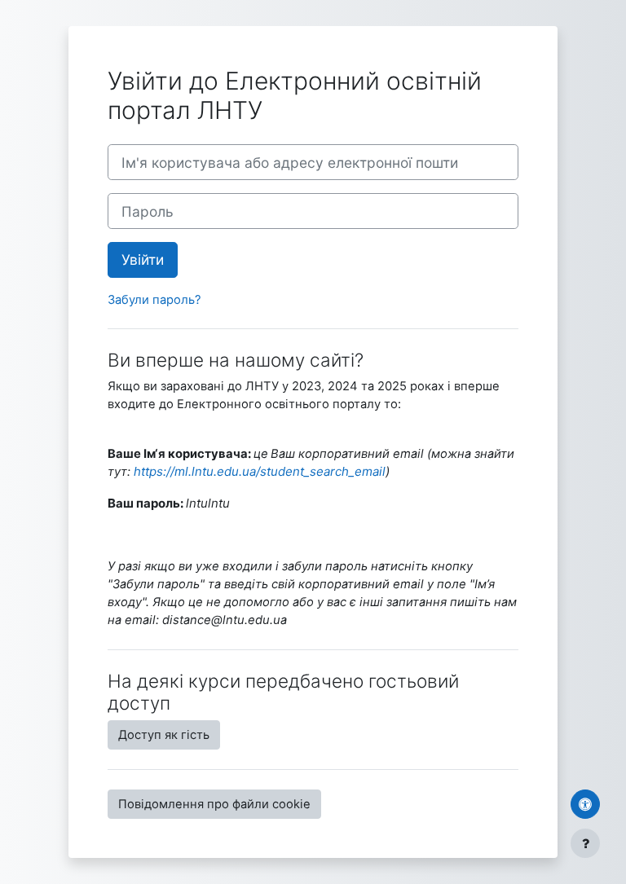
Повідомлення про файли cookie (214, 804)
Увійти (142, 259)
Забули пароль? (154, 299)
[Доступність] (585, 804)
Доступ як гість (163, 735)
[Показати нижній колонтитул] (585, 843)
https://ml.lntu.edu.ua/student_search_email (260, 471)
